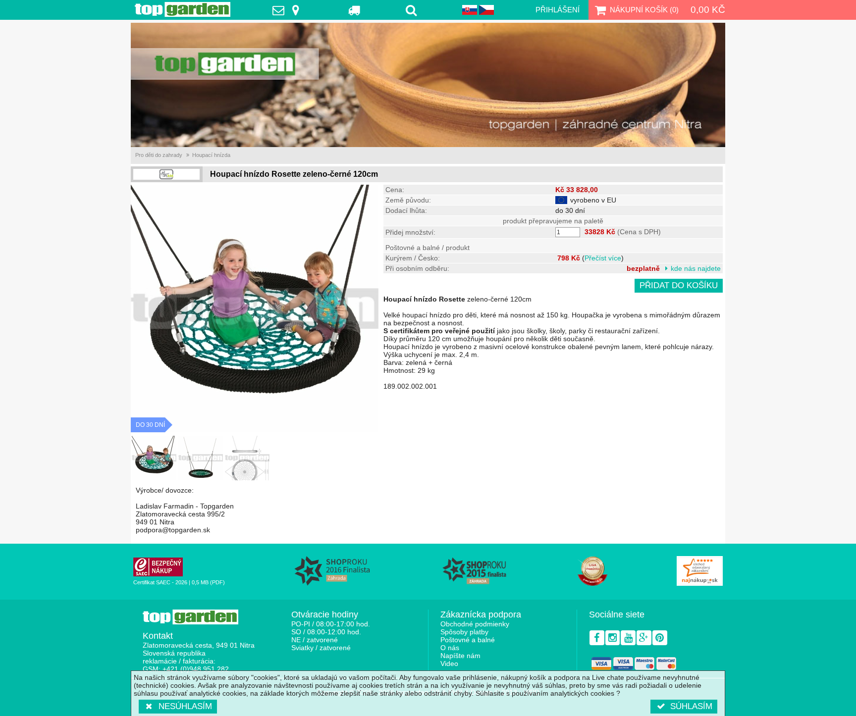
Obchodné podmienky (474, 624)
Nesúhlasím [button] (185, 706)
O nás (449, 648)
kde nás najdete (696, 268)
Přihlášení (557, 9)
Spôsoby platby (464, 632)
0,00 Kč (708, 9)
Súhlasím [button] (691, 706)
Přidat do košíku (679, 285)
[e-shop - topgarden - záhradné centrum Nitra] (428, 85)
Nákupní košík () (644, 9)
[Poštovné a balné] (354, 10)
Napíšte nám (460, 656)
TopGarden (182, 9)
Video (449, 663)
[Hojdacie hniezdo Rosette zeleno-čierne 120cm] (154, 458)
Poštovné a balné (467, 640)
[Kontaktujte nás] (288, 10)
